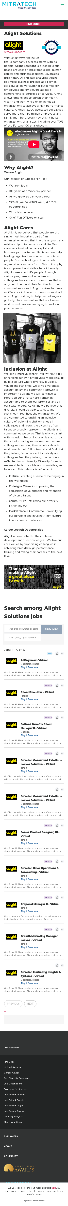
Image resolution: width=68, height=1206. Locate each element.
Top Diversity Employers (17, 1078)
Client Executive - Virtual (37, 692)
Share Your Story (13, 1122)
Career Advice (11, 1073)
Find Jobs (9, 1062)
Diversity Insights (13, 1116)
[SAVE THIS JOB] (62, 653)
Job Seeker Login (13, 1105)
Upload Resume (12, 1067)
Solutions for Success (15, 1089)
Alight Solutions (29, 667)
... (5, 1010)
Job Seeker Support (15, 1111)
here (53, 1188)
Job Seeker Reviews (15, 1094)
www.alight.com (14, 51)
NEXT (30, 1003)
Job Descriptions (13, 1083)
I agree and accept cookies (34, 1201)
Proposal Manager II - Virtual (40, 904)
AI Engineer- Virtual (34, 660)
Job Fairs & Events (14, 1100)
